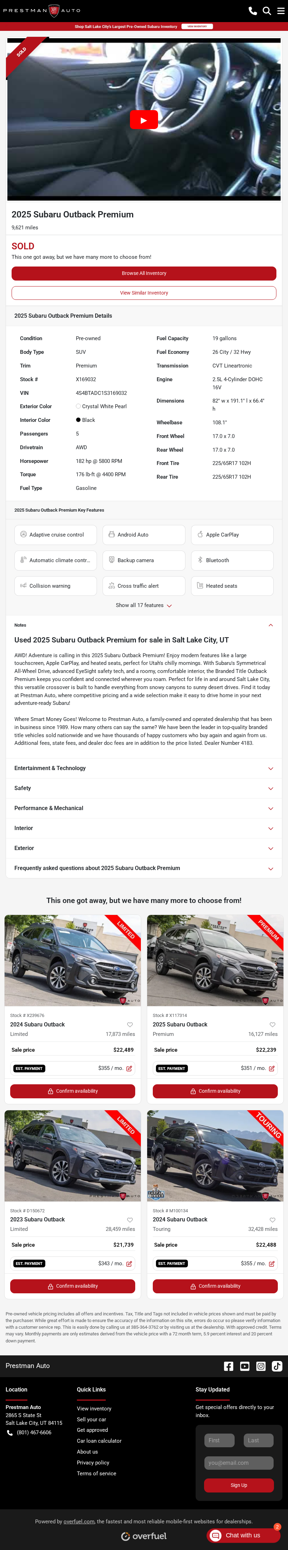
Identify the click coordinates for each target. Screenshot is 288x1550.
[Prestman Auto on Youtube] (242, 1366)
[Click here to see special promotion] (144, 26)
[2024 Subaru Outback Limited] (73, 960)
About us (87, 1452)
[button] (253, 11)
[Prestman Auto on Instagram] (258, 1366)
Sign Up (239, 1485)
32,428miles (263, 1229)
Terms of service (96, 1473)
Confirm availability (77, 1091)
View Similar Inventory (144, 293)
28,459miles (120, 1229)
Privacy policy (93, 1463)
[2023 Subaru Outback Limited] (73, 1155)
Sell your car (91, 1419)
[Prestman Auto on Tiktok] (274, 1366)
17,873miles (120, 1034)
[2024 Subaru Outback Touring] (215, 1155)
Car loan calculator (99, 1441)
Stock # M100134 (170, 1210)
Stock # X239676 (27, 1015)
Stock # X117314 (170, 1015)
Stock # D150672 (27, 1210)
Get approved (92, 1430)
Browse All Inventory (144, 273)
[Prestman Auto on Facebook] (226, 1366)
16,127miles (263, 1034)
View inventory (94, 1409)
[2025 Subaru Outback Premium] (215, 960)
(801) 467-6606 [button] (34, 1432)
